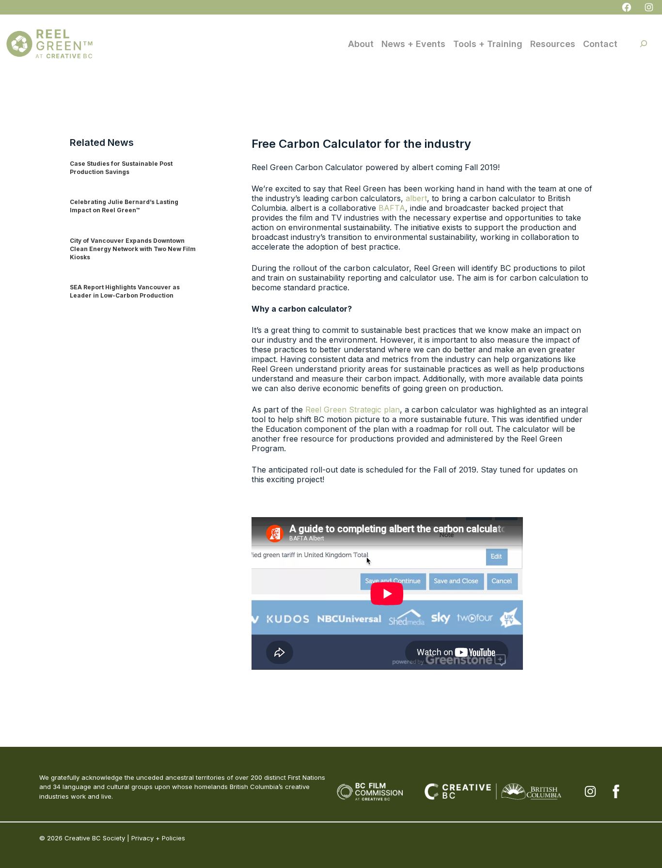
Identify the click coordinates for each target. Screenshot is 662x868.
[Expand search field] (643, 43)
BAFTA (391, 208)
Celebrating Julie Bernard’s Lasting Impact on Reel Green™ (124, 206)
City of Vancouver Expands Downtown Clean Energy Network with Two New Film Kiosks (133, 249)
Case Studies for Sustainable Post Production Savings (121, 167)
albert (416, 198)
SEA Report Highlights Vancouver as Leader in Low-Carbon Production (125, 291)
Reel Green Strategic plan (352, 409)
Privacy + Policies (158, 838)
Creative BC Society (94, 838)
